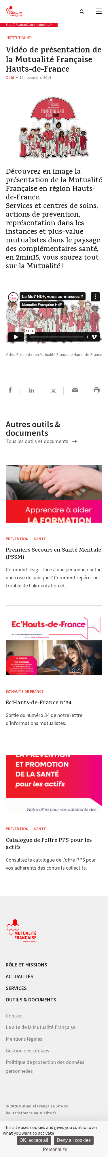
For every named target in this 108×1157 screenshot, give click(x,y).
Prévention (17, 538)
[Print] (97, 391)
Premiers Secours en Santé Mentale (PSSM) (53, 554)
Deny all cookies (74, 1140)
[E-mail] (75, 391)
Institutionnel (19, 37)
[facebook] (10, 391)
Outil (10, 77)
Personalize (55, 1149)
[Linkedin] (32, 391)
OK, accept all (34, 1140)
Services (16, 988)
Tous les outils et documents (37, 441)
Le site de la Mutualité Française (40, 1027)
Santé (40, 538)
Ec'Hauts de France (24, 691)
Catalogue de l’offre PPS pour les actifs (49, 844)
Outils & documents (31, 999)
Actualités (19, 976)
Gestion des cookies (27, 1050)
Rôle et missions (26, 964)
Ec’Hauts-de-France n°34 (39, 703)
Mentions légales (24, 1039)
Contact (14, 1015)
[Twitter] (53, 391)
